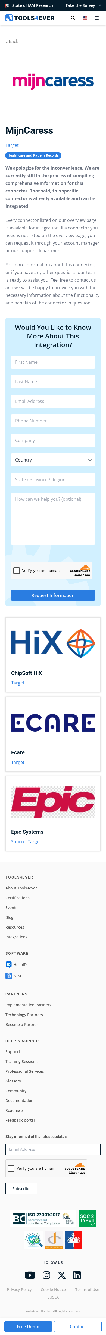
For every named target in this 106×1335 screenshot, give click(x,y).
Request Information (53, 595)
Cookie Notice (53, 1289)
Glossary (13, 1081)
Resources (14, 927)
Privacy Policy (19, 1289)
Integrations (16, 936)
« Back (11, 41)
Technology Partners (24, 1014)
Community (15, 1090)
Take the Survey (80, 5)
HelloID (20, 964)
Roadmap (14, 1110)
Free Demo (28, 1327)
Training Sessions (21, 1061)
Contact (78, 1327)
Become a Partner (21, 1024)
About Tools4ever (21, 888)
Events (11, 907)
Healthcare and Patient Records (33, 155)
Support (12, 1051)
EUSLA (53, 1297)
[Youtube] (30, 1275)
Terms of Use (87, 1289)
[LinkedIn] (77, 1275)
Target (12, 145)
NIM (17, 975)
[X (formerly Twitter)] (61, 1275)
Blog (9, 917)
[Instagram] (46, 1275)
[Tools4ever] (29, 17)
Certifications (17, 897)
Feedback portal (20, 1120)
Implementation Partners (28, 1004)
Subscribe (21, 1188)
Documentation (19, 1100)
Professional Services (24, 1071)
